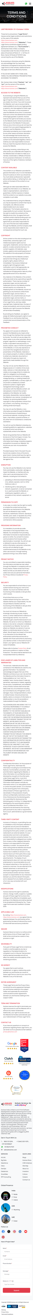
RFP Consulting (6, 1177)
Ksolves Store (27, 1160)
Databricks (4, 1171)
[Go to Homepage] (3, 1231)
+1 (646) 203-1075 (22, 1141)
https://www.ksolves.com (9, 40)
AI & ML (3, 1157)
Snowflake (4, 1174)
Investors (26, 1171)
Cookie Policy (22, 648)
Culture (25, 1174)
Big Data (3, 1160)
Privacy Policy (5, 1312)
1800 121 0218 (8, 1141)
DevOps (3, 1169)
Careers (25, 1177)
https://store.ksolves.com (9, 42)
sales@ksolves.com (10, 1150)
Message (6, 1271)
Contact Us (26, 1180)
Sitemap (3, 1310)
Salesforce (4, 1163)
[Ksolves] (7, 3)
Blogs (24, 1157)
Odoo (3, 1166)
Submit (16, 1290)
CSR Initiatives (27, 1163)
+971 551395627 (7, 1144)
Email (4, 1256)
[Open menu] (30, 3)
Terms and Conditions (7, 1314)
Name (5, 1248)
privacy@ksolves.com (10, 1032)
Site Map (25, 1166)
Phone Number (7, 1263)
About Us (26, 1169)
